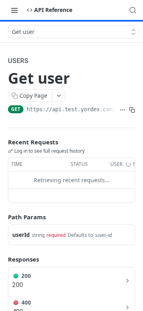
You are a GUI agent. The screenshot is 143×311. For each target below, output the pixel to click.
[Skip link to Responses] (2, 259)
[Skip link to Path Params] (2, 217)
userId (21, 234)
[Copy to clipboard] (132, 110)
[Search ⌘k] (132, 10)
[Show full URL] (122, 110)
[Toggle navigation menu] (14, 10)
